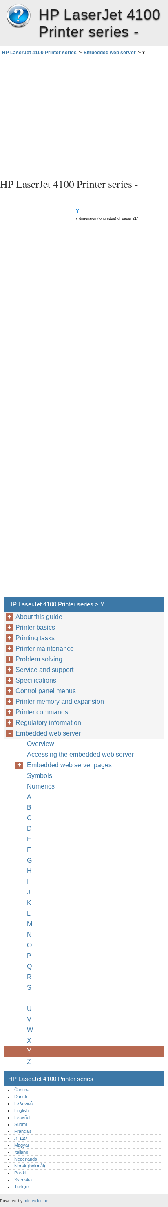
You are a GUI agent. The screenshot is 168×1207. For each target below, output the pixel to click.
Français (23, 1131)
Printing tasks (35, 637)
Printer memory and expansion (59, 701)
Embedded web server (110, 52)
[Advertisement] (84, 116)
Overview (40, 743)
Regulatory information (48, 722)
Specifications (35, 680)
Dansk (20, 1096)
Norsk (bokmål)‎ (29, 1165)
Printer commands (41, 712)
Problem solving (38, 659)
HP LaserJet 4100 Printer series (18, 16)
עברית (20, 1138)
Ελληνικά (23, 1103)
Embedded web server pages (69, 765)
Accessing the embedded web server (80, 754)
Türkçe (21, 1186)
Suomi (20, 1124)
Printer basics (35, 627)
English (21, 1110)
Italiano (21, 1152)
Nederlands (25, 1158)
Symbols (39, 775)
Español (22, 1117)
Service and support (44, 669)
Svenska (23, 1179)
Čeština (21, 1089)
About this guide (38, 616)
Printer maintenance (44, 648)
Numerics (41, 786)
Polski (20, 1172)
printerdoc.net (37, 1200)
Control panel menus (45, 690)
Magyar (21, 1145)
